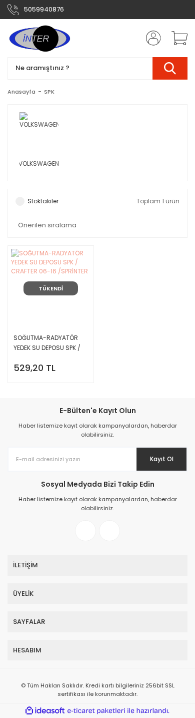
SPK (49, 92)
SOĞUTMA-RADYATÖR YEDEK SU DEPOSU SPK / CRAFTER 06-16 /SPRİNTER (47, 343)
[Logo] (39, 38)
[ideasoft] (45, 710)
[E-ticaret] (96, 710)
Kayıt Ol (162, 459)
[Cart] (176, 38)
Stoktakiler (43, 201)
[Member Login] (150, 38)
